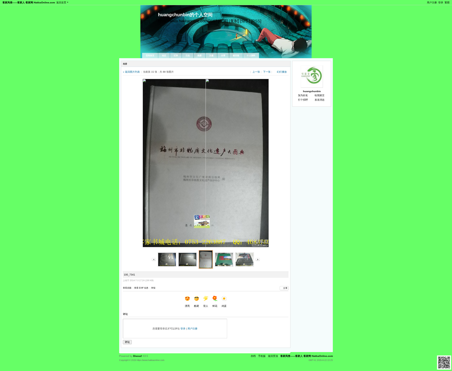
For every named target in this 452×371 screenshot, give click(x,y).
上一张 (256, 71)
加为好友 (303, 95)
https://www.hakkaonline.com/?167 (187, 21)
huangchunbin (312, 91)
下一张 (266, 71)
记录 (176, 55)
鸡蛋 (224, 306)
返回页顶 (273, 356)
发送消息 (320, 99)
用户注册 (432, 2)
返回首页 (61, 2)
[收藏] (223, 21)
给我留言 (320, 95)
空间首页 (150, 55)
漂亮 (187, 306)
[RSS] (256, 21)
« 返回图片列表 (131, 71)
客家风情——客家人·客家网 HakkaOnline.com (28, 2)
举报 (153, 288)
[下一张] (258, 259)
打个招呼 (303, 99)
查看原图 (127, 288)
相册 (199, 55)
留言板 (236, 55)
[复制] (234, 21)
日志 (188, 55)
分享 (223, 55)
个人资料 (251, 55)
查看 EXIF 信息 (141, 288)
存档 (253, 356)
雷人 (205, 306)
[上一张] (154, 259)
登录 (440, 2)
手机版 (262, 356)
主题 (211, 55)
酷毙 (196, 306)
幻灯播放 (282, 71)
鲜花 (214, 306)
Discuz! (137, 356)
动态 (164, 55)
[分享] (245, 21)
